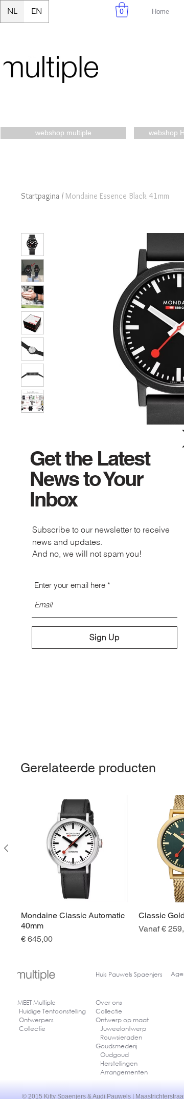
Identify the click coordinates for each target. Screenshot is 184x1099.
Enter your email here (69, 585)
